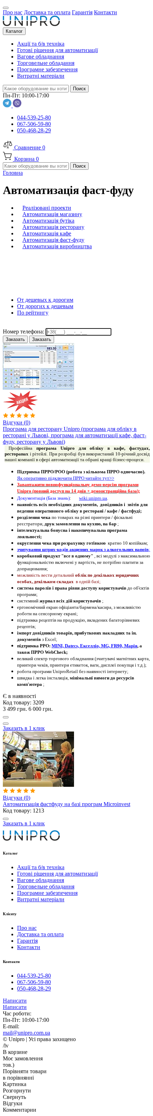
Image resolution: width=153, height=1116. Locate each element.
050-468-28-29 (34, 130)
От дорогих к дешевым (45, 306)
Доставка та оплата (40, 934)
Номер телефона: (24, 331)
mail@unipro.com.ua (26, 1033)
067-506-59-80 (34, 124)
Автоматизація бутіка (48, 221)
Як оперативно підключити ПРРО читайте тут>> (65, 478)
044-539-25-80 (34, 117)
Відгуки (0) (16, 422)
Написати (15, 1001)
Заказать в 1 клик (24, 728)
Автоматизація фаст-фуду (53, 240)
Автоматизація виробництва (57, 246)
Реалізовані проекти (46, 208)
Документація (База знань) (43, 498)
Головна (13, 173)
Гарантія (27, 941)
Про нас (27, 928)
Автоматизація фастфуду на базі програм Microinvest (66, 804)
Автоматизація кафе (46, 233)
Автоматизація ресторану (53, 227)
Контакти (28, 947)
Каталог (14, 31)
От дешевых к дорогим (45, 300)
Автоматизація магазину (52, 214)
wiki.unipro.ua (93, 498)
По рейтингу (32, 313)
